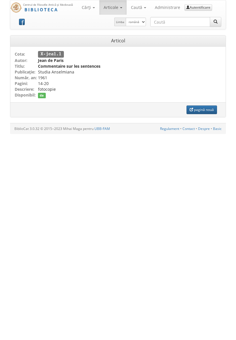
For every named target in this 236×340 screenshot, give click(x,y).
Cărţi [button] (87, 7)
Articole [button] (111, 7)
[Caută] (215, 22)
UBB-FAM (102, 128)
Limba (120, 22)
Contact (188, 128)
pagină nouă (203, 109)
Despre (204, 128)
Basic (217, 128)
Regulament (169, 128)
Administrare (167, 7)
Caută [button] (137, 7)
